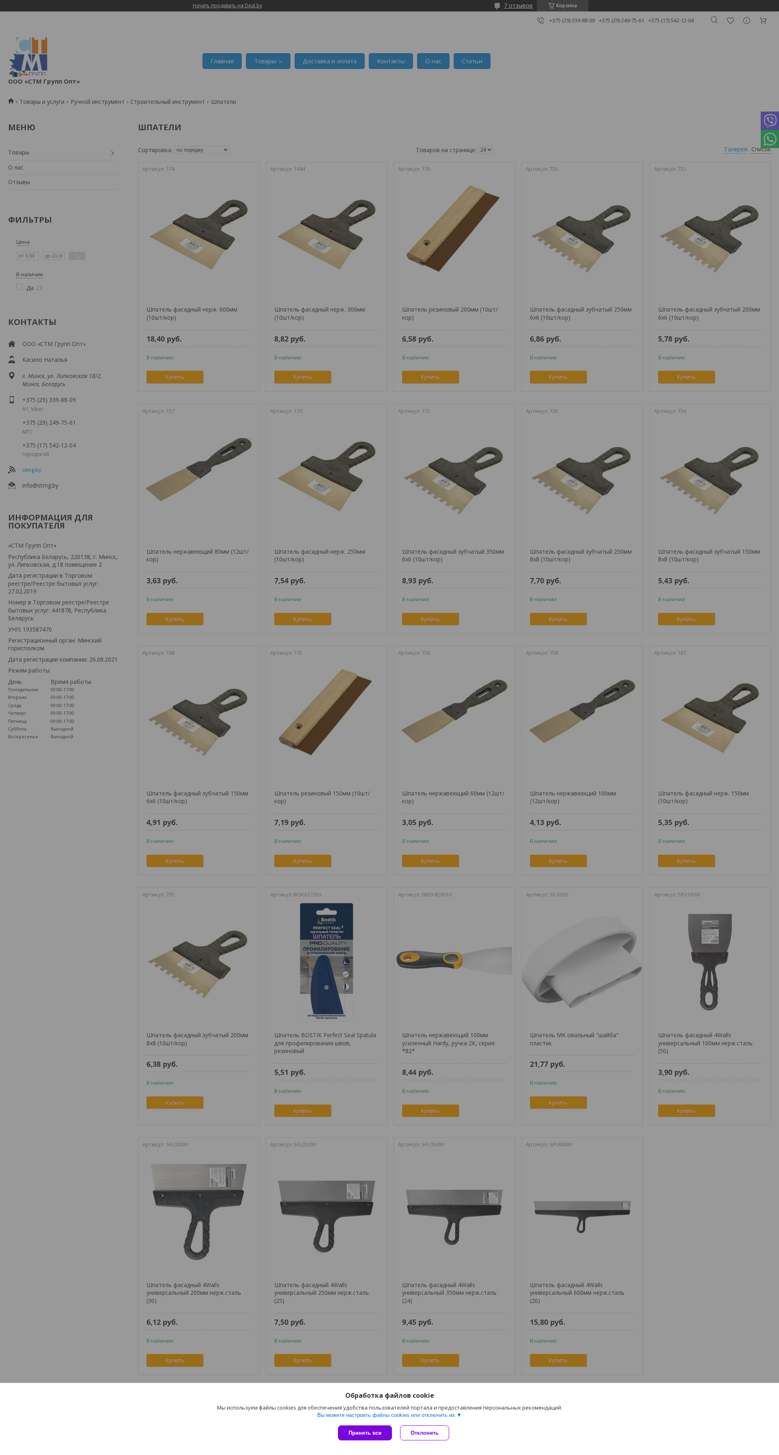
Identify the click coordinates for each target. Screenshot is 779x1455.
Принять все (365, 1433)
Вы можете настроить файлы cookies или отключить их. (386, 1415)
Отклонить (425, 1433)
